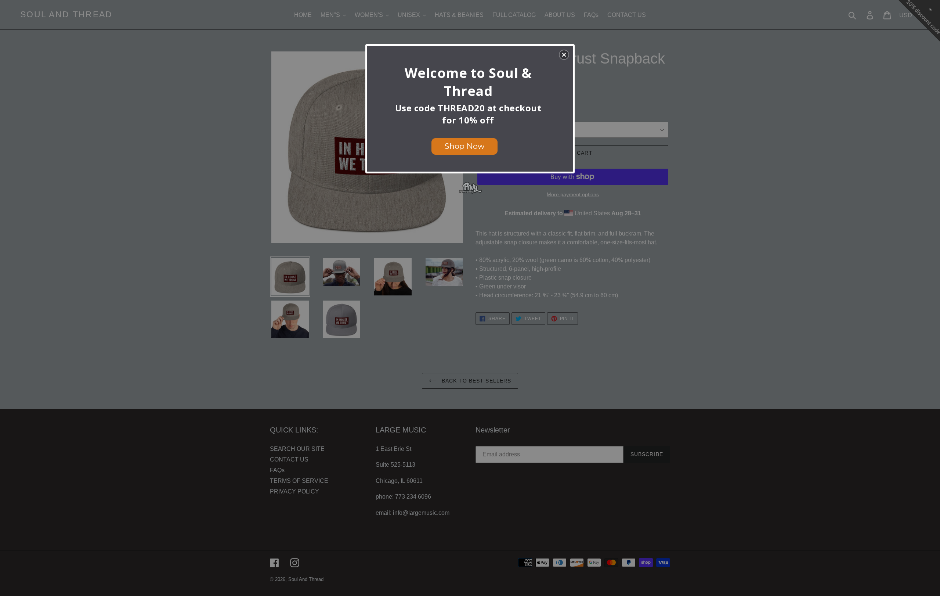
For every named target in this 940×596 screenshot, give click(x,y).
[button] (564, 54)
